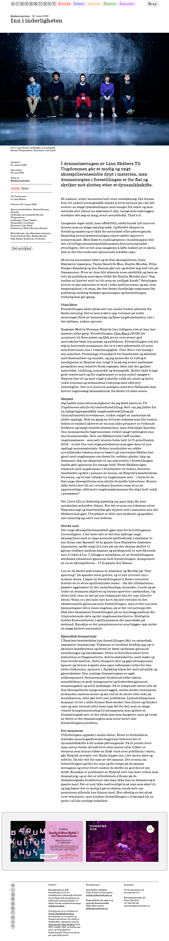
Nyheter (110, 3)
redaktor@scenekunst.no (99, 895)
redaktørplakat (56, 906)
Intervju (94, 3)
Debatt (79, 3)
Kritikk (64, 3)
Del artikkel (21, 248)
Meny (152, 3)
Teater (25, 188)
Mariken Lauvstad (20, 16)
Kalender (126, 3)
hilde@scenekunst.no (97, 908)
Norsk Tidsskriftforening (61, 913)
